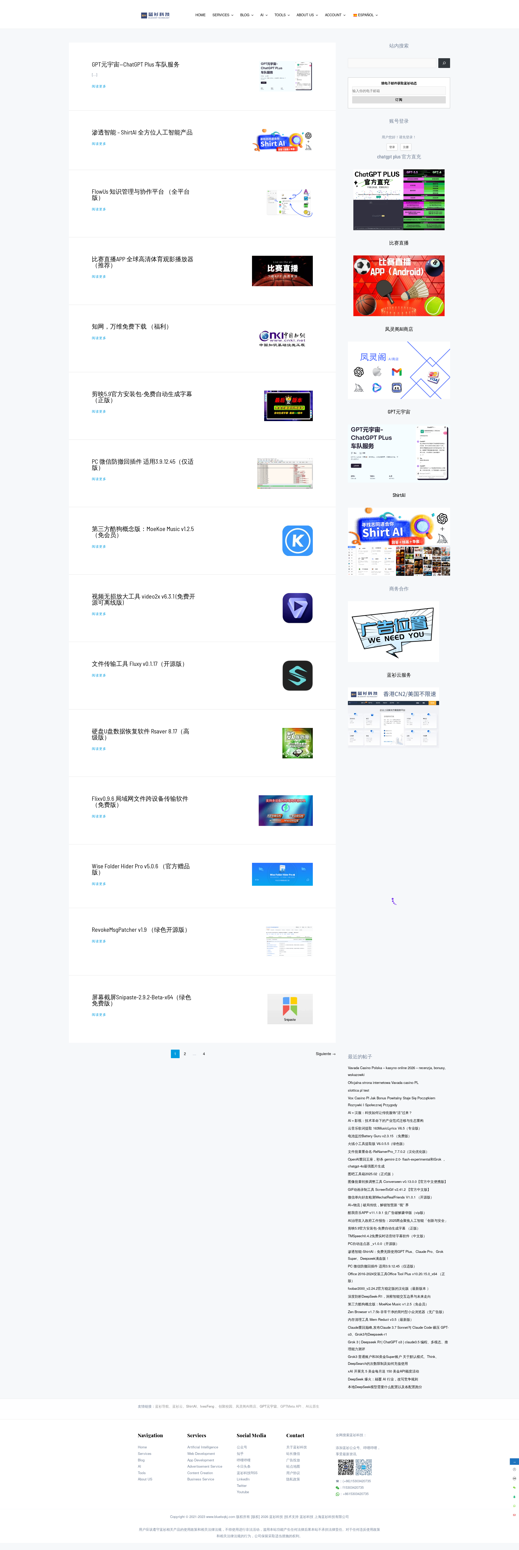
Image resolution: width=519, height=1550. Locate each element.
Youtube (243, 1491)
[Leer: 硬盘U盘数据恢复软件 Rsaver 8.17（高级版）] (297, 742)
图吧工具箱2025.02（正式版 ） (371, 1173)
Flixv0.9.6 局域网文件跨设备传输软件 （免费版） (140, 801)
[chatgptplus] (399, 199)
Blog (141, 1459)
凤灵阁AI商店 (399, 329)
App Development (200, 1459)
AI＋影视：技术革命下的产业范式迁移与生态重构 (386, 1120)
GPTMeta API (291, 1406)
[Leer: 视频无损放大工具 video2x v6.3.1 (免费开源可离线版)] (297, 607)
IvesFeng (207, 1406)
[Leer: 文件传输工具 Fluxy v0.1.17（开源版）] (297, 675)
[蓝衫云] (393, 717)
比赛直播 (399, 243)
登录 (392, 147)
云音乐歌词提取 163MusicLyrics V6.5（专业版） (385, 1128)
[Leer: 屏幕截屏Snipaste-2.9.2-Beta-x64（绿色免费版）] (290, 1008)
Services (144, 1453)
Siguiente (326, 1053)
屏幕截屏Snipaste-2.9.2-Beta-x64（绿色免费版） (141, 1000)
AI (139, 1466)
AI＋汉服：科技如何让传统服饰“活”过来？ (380, 1112)
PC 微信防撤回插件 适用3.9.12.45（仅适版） (143, 464)
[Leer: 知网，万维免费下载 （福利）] (282, 337)
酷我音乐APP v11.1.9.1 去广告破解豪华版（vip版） (387, 1212)
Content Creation (200, 1472)
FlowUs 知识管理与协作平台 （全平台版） (141, 194)
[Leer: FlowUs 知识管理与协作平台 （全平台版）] (288, 202)
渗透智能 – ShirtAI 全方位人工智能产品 (142, 132)
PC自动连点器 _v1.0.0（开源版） (373, 1243)
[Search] (444, 63)
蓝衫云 (177, 1406)
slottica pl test (358, 1090)
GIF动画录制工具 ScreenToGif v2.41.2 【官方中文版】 (389, 1189)
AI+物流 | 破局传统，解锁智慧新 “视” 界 (378, 1204)
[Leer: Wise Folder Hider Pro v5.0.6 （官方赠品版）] (282, 873)
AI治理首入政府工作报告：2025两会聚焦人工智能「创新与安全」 (398, 1220)
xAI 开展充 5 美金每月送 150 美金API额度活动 (383, 1371)
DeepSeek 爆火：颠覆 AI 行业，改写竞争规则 (383, 1378)
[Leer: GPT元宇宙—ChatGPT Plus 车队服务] (286, 75)
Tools (142, 1472)
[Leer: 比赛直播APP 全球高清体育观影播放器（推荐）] (282, 270)
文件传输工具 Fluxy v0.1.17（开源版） (140, 663)
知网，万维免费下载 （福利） (132, 326)
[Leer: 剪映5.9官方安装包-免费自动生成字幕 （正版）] (288, 405)
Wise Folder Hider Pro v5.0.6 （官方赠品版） (141, 869)
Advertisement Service (204, 1466)
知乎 (240, 1453)
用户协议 (293, 1472)
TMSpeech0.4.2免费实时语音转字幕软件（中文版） (387, 1235)
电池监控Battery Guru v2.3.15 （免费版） (380, 1135)
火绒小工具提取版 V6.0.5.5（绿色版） (377, 1143)
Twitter (242, 1485)
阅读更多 (99, 86)
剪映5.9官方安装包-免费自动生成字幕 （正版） (142, 396)
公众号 (242, 1446)
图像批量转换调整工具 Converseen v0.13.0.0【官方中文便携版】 (398, 1181)
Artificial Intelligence (202, 1446)
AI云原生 (312, 1406)
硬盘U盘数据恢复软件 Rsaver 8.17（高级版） (140, 734)
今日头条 (244, 1466)
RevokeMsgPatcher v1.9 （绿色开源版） (141, 929)
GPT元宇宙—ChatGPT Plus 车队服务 (136, 64)
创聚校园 (225, 1406)
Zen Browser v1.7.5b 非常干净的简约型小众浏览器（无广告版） (397, 1311)
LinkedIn (243, 1478)
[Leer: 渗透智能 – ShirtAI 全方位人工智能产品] (282, 139)
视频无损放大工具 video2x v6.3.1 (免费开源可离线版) (143, 599)
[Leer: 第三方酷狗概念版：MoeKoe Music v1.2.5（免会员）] (297, 540)
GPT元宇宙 (399, 412)
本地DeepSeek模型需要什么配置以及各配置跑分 (385, 1386)
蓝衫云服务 (399, 675)
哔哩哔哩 (244, 1459)
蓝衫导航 (162, 1406)
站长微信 (293, 1453)
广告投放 (293, 1459)
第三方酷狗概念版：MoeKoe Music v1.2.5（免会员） (143, 531)
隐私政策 (293, 1478)
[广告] (393, 631)
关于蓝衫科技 (296, 1446)
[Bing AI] (399, 542)
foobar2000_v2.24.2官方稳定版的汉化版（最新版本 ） (389, 1288)
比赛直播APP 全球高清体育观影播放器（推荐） (142, 262)
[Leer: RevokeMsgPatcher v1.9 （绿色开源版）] (289, 941)
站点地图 (293, 1466)
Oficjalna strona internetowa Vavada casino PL (383, 1082)
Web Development (201, 1453)
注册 (406, 147)
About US (145, 1478)
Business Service (200, 1478)
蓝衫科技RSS (247, 1472)
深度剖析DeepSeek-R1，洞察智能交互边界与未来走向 (389, 1296)
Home (142, 1446)
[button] (231, 15)
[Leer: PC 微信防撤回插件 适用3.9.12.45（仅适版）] (285, 472)
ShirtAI (399, 495)
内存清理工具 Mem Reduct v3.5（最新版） (381, 1319)
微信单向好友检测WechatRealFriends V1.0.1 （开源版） (391, 1197)
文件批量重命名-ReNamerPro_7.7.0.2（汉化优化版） (388, 1151)
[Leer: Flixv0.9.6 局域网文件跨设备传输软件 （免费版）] (286, 810)
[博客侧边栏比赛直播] (399, 285)
